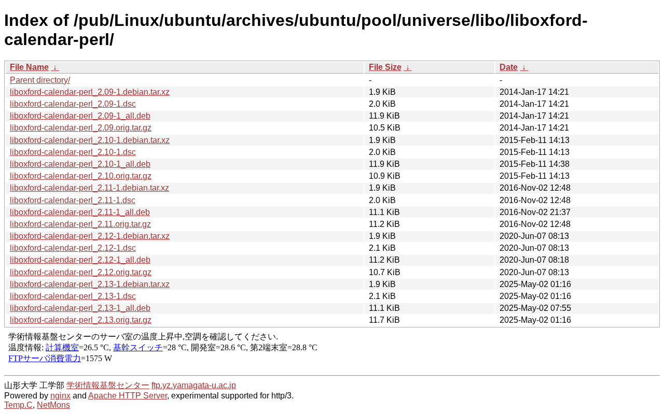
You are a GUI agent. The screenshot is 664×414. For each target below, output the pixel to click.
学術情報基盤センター (107, 385)
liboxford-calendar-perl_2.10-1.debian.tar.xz (90, 140)
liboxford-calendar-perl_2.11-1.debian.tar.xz (89, 187)
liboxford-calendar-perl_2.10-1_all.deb (80, 164)
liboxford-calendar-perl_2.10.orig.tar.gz (80, 176)
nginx (60, 395)
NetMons (53, 405)
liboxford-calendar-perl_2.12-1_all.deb (80, 259)
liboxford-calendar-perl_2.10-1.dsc (73, 152)
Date (509, 67)
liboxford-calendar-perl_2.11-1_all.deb (80, 212)
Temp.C (18, 405)
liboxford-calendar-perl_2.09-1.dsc (73, 103)
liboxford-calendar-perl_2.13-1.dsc (73, 296)
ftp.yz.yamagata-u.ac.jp (193, 385)
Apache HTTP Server (127, 395)
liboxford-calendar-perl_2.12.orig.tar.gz (80, 272)
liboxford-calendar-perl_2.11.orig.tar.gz (80, 224)
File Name (29, 67)
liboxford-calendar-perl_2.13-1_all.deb (80, 308)
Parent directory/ (40, 80)
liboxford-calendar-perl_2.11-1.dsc (72, 200)
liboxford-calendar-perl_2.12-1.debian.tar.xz (90, 236)
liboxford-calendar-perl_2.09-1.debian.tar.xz (90, 92)
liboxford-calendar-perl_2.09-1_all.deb (80, 115)
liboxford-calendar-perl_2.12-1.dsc (73, 248)
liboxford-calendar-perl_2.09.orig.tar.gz (80, 127)
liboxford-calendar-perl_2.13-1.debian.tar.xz (90, 284)
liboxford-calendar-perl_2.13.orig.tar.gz (80, 320)
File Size (385, 67)
